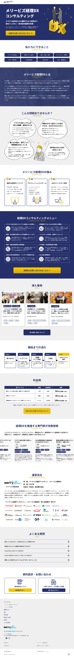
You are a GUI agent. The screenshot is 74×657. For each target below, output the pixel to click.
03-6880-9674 (14, 631)
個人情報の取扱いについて (42, 651)
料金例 (5, 620)
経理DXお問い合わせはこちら (19, 33)
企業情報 (5, 642)
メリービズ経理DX (9, 607)
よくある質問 (7, 622)
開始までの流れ (7, 617)
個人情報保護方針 (7, 651)
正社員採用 (6, 645)
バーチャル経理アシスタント (11, 604)
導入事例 (6, 614)
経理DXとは (6, 609)
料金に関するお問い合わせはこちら (36, 411)
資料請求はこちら (20, 588)
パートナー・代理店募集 (42, 642)
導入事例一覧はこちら (36, 332)
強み (5, 612)
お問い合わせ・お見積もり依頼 (54, 588)
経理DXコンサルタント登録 (42, 645)
